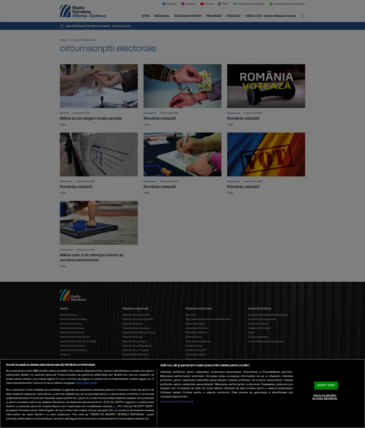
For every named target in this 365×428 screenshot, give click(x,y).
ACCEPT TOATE (326, 385)
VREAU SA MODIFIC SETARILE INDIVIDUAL (324, 397)
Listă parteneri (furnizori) (176, 401)
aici (114, 406)
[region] (182, 393)
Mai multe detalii (86, 382)
